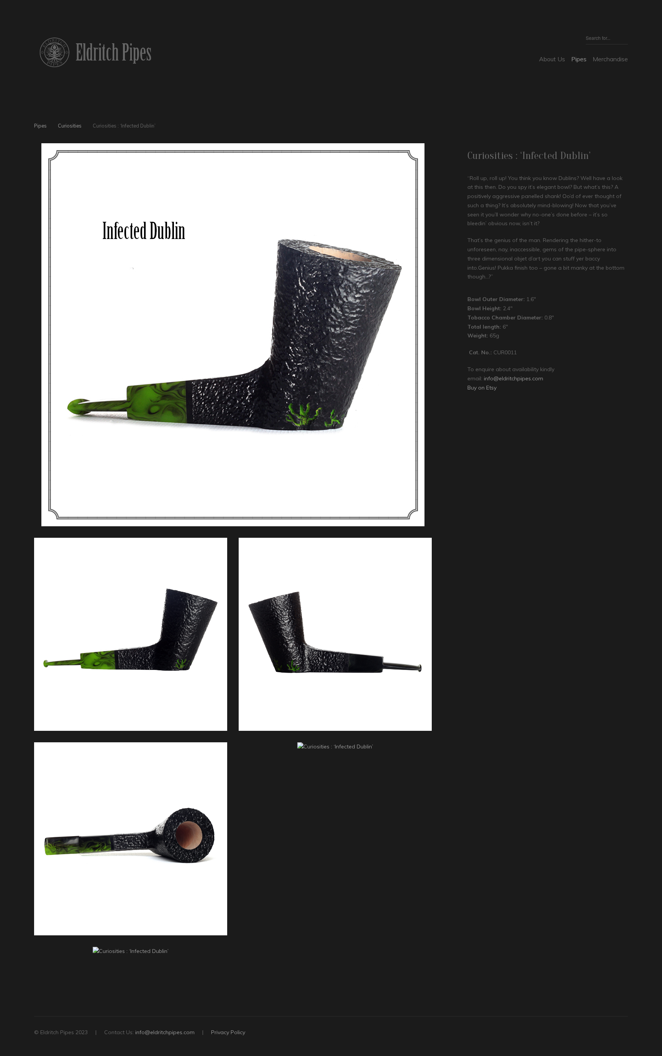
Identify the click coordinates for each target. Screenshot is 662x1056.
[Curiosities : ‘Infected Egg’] (415, 127)
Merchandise (610, 59)
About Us (552, 59)
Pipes (579, 59)
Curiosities (70, 126)
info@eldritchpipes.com (513, 378)
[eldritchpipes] (95, 52)
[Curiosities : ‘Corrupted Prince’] (428, 127)
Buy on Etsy (481, 387)
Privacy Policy (228, 1032)
